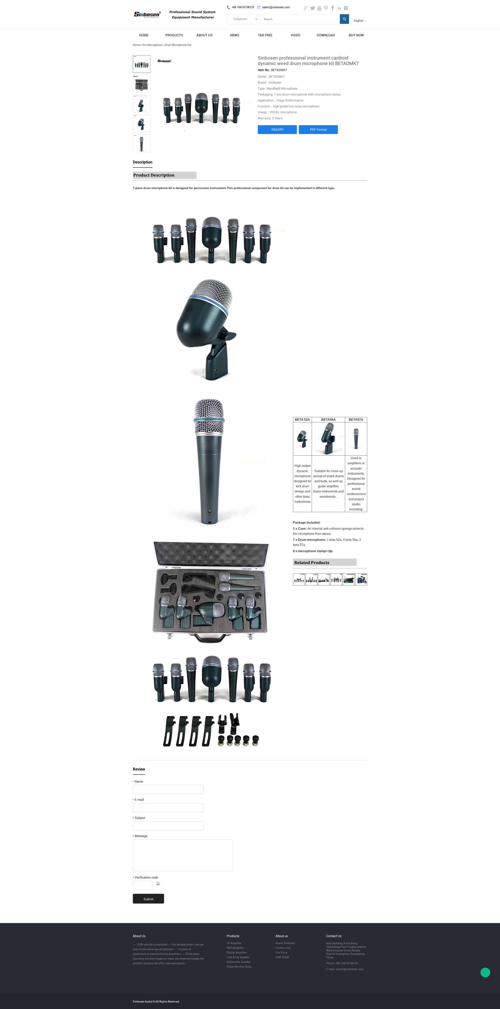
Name (138, 781)
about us (204, 35)
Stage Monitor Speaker (240, 966)
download (326, 35)
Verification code (145, 877)
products (174, 35)
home (143, 35)
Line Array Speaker (238, 957)
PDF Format (318, 129)
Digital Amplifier (237, 952)
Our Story (281, 952)
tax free (265, 35)
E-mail (138, 800)
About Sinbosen (285, 943)
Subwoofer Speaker (239, 961)
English (358, 20)
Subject (139, 818)
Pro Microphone (152, 44)
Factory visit (283, 947)
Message (140, 836)
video (295, 35)
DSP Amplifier (235, 947)
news (234, 35)
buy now (356, 35)
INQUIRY (277, 129)
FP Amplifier (234, 943)
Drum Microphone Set (178, 44)
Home (136, 44)
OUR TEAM (282, 957)
